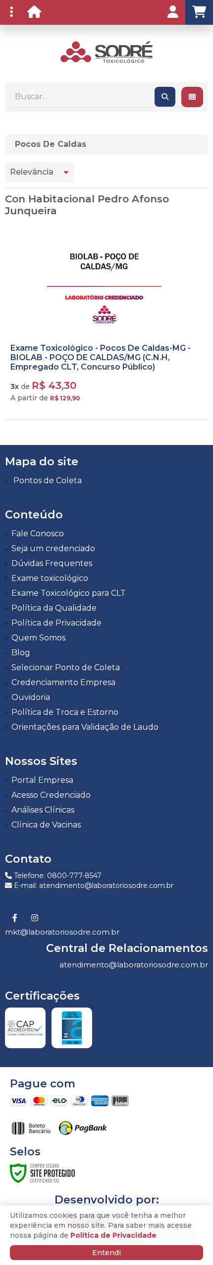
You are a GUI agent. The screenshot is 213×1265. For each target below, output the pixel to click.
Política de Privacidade (56, 623)
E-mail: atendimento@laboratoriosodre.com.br (92, 885)
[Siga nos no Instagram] (34, 918)
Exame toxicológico (49, 578)
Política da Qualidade (54, 608)
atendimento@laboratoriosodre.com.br (133, 964)
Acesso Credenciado (51, 795)
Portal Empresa (42, 780)
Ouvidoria (30, 697)
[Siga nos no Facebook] (14, 918)
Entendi (106, 1252)
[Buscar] (165, 97)
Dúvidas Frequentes (51, 563)
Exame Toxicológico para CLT (68, 593)
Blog (20, 652)
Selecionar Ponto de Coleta (65, 667)
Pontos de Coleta (47, 480)
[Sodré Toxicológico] (106, 52)
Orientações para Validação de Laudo (85, 727)
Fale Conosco (37, 533)
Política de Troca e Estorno (64, 712)
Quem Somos (38, 637)
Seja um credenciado (53, 548)
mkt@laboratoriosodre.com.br (62, 932)
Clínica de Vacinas (46, 824)
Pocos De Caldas (50, 144)
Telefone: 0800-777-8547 (57, 875)
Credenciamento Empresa (63, 682)
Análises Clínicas (42, 810)
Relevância (31, 172)
